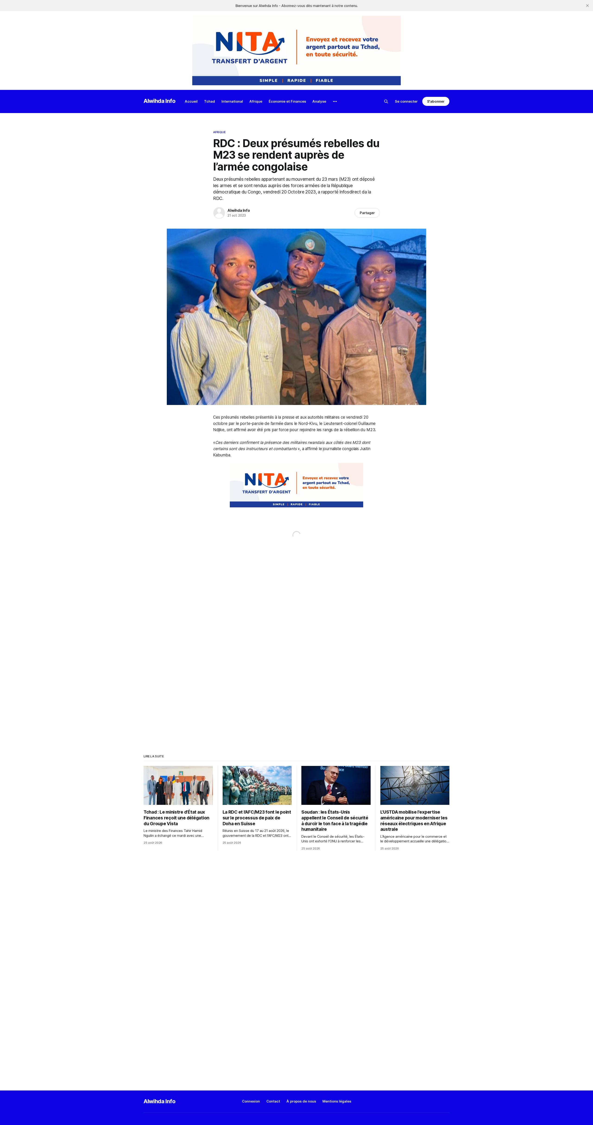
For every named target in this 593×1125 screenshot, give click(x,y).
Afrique (255, 101)
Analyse (319, 101)
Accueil (191, 101)
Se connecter (406, 101)
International (232, 101)
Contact (273, 1101)
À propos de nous (301, 1101)
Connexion (251, 1101)
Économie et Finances (287, 101)
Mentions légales (336, 1101)
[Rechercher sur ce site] (386, 101)
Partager (367, 213)
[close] (587, 5)
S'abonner (436, 101)
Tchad (209, 101)
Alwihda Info (160, 101)
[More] (335, 101)
